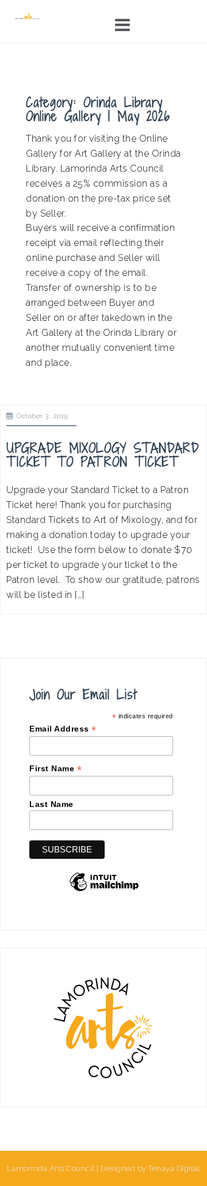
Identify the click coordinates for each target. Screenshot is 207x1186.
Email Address (63, 728)
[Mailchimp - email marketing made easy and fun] (104, 890)
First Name (55, 768)
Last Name (51, 804)
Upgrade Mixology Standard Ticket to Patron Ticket (103, 454)
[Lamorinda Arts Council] (27, 15)
